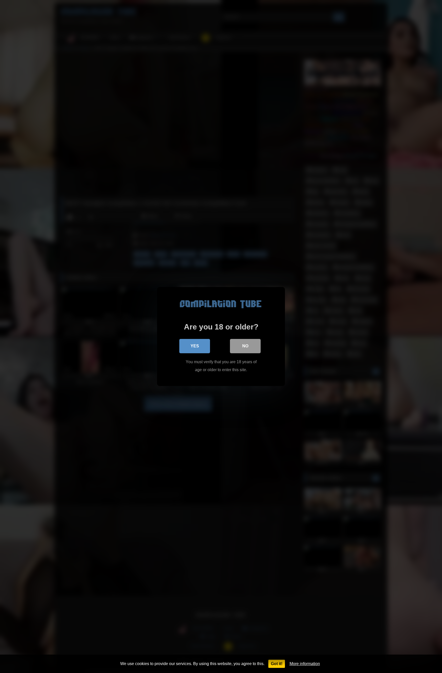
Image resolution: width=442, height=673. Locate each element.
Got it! (276, 663)
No (245, 346)
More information (305, 663)
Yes (195, 346)
